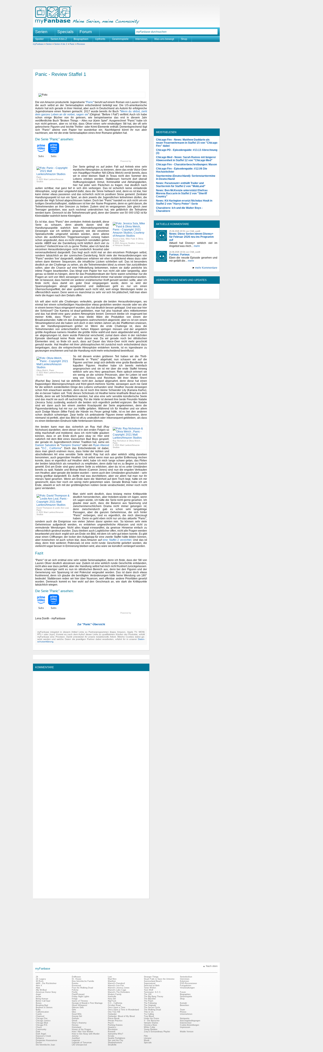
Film (146, 1036)
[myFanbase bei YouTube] (207, 295)
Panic (72, 44)
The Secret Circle (152, 1007)
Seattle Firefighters (116, 1038)
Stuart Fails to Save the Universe (159, 979)
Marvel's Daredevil (116, 983)
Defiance (40, 1038)
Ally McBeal (41, 990)
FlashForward (78, 994)
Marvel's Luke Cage (117, 990)
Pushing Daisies (115, 1025)
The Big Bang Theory (153, 996)
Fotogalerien (185, 985)
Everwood (76, 985)
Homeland (76, 1027)
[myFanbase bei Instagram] (197, 295)
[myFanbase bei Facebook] (177, 295)
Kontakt (183, 1003)
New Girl (112, 999)
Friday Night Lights (80, 996)
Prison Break (114, 1018)
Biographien (81, 39)
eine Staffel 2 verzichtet (117, 539)
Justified (76, 1038)
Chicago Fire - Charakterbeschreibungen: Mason (186, 164)
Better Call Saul (43, 1001)
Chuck (39, 1027)
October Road (114, 1005)
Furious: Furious (179, 254)
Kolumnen (184, 981)
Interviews (141, 39)
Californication (42, 1012)
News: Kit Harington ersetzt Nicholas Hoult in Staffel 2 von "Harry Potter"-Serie (184, 202)
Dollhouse (76, 977)
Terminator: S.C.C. (152, 992)
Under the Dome (151, 1018)
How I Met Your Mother (82, 1032)
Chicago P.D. (42, 1025)
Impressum (185, 1027)
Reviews (81, 44)
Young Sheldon (150, 1029)
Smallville (112, 1045)
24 (37, 977)
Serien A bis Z (59, 39)
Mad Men (112, 979)
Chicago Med (42, 1023)
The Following (150, 1003)
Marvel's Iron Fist (116, 985)
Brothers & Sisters (44, 1007)
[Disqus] (91, 728)
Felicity (75, 990)
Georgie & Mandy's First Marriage (87, 1003)
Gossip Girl (77, 1016)
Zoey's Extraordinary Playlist (157, 1032)
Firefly (75, 992)
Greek (74, 1021)
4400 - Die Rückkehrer (46, 983)
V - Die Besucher (152, 1021)
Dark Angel (41, 1034)
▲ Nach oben (210, 966)
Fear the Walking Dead (82, 988)
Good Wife (77, 1014)
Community (41, 1029)
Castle (39, 1014)
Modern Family (115, 994)
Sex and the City (115, 1040)
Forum (86, 31)
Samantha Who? (115, 1034)
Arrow (38, 996)
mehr (197, 246)
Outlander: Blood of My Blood (121, 1016)
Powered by (133, 161)
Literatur (147, 1038)
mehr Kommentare (206, 267)
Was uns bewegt (164, 39)
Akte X (39, 985)
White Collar (149, 1027)
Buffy (38, 1010)
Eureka (75, 983)
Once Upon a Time (116, 1007)
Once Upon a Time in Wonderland (123, 1010)
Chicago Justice (43, 1021)
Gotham (75, 1018)
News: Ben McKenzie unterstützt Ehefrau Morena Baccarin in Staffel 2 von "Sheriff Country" (181, 193)
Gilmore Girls (78, 1007)
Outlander (112, 1014)
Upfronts (100, 39)
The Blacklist (150, 999)
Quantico (112, 1027)
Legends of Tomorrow (82, 1042)
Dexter (39, 1042)
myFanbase (38, 44)
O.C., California (51, 448)
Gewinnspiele (120, 39)
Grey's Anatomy (79, 1023)
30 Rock (40, 981)
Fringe (75, 999)
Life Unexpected (79, 1045)
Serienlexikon (186, 977)
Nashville (112, 996)
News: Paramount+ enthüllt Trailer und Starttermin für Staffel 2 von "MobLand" (180, 185)
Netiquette (184, 1018)
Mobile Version (186, 1032)
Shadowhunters (115, 1042)
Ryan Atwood (101, 445)
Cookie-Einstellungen (189, 1025)
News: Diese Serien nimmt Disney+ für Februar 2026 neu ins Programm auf (191, 236)
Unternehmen (186, 1014)
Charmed (40, 1016)
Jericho (75, 1036)
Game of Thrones (80, 1001)
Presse (183, 1012)
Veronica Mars (150, 1025)
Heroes (75, 1025)
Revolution (113, 1029)
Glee (74, 1012)
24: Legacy (41, 979)
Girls (74, 1010)
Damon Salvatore (45, 445)
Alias (38, 988)
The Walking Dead (152, 1010)
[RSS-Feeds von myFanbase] (167, 295)
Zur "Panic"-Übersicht (91, 624)
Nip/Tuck (112, 1001)
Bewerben (184, 1005)
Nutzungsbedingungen (190, 1021)
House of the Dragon (81, 1029)
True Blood (149, 1016)
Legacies (76, 1040)
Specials (65, 31)
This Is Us (149, 1012)
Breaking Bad (42, 1005)
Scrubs (111, 1036)
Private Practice (115, 1021)
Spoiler (39, 39)
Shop (184, 39)
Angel (38, 994)
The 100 (147, 994)
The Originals (150, 1005)
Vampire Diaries (70, 445)
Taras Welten (150, 988)
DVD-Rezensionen (188, 983)
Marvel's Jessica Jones (118, 988)
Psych (111, 1023)
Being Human (42, 999)
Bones (39, 1003)
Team (182, 1010)
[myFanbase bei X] (187, 295)
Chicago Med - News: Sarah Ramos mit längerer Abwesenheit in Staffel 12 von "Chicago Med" (186, 159)
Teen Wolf (148, 990)
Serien (49, 44)
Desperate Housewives (46, 1040)
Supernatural (149, 983)
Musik (146, 1040)
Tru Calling (149, 1014)
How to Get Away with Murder (86, 1034)
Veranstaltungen (187, 988)
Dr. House (76, 979)
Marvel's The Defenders (119, 992)
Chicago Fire (41, 1018)
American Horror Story (46, 992)
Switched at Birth (152, 985)
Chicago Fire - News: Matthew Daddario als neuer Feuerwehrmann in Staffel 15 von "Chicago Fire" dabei (186, 142)
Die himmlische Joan (45, 1045)
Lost (110, 977)
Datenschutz (186, 1023)
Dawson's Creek (43, 1036)
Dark (38, 1032)
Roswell (111, 1032)
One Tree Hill (114, 1012)
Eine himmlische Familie (83, 981)
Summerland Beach (153, 981)
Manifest (112, 981)
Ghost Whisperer (79, 1005)
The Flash (148, 1001)
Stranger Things (151, 977)
